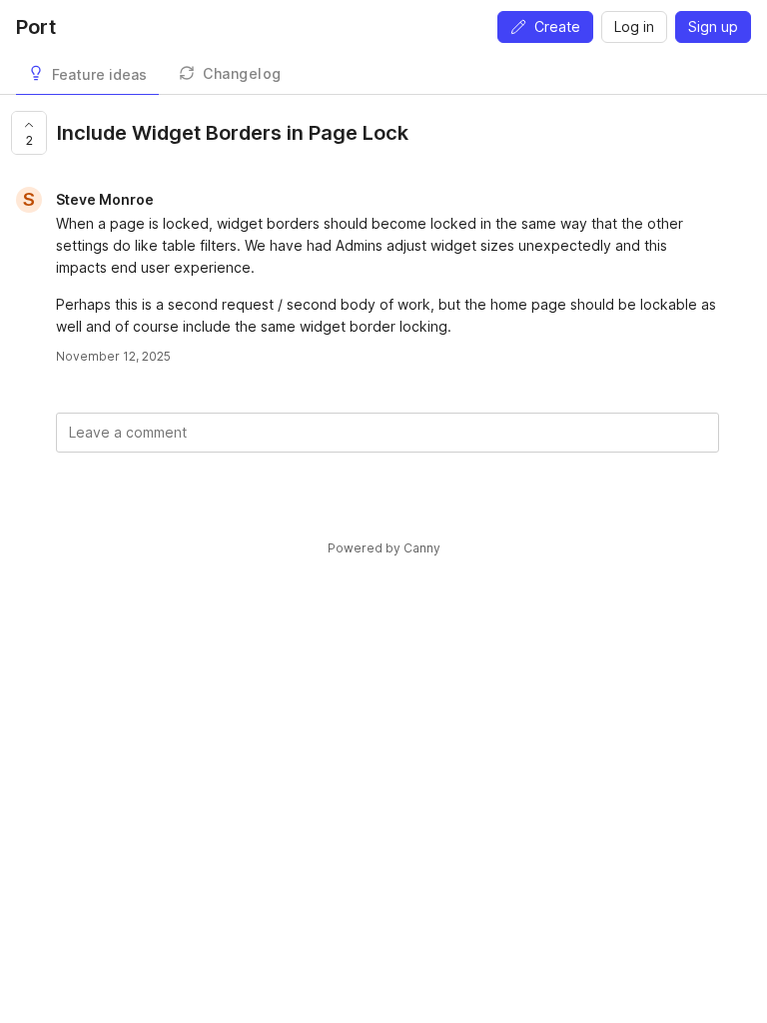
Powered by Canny (384, 547)
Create (557, 26)
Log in (634, 26)
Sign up (713, 26)
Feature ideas (99, 74)
